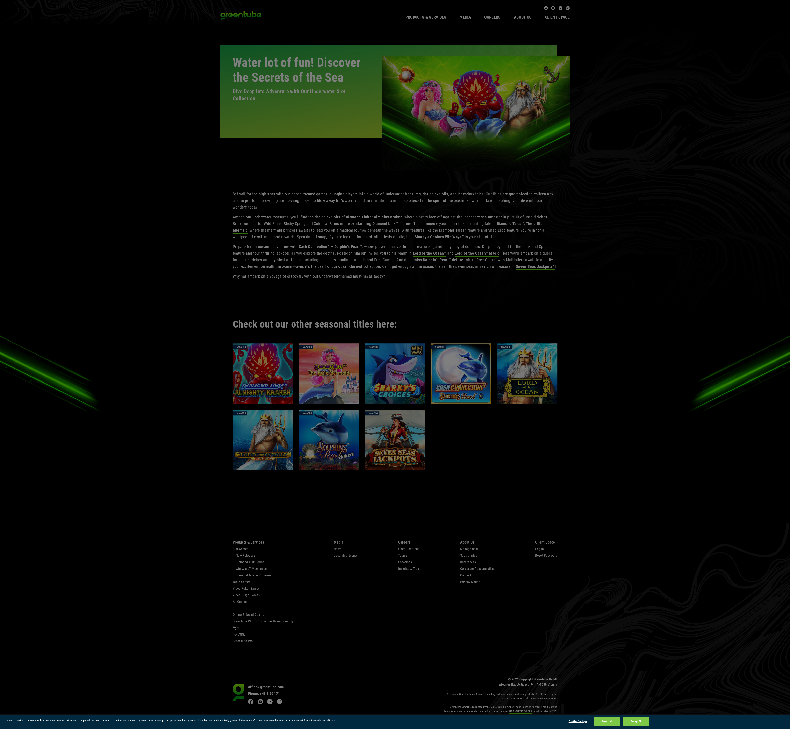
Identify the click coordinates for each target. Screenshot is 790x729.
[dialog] (395, 721)
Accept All (636, 721)
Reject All (607, 721)
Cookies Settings (578, 721)
